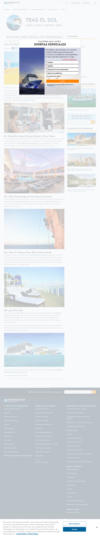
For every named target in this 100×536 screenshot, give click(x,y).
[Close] (97, 527)
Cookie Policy (21, 534)
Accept (74, 529)
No (57, 78)
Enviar (63, 81)
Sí (49, 78)
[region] (50, 527)
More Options (74, 524)
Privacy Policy (32, 534)
